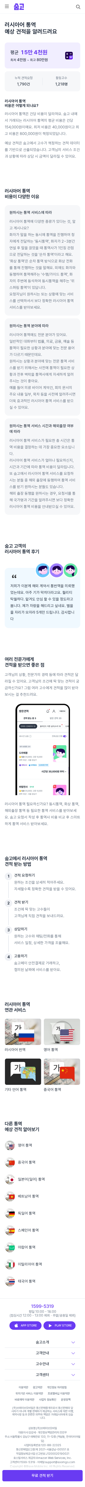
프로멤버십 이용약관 (59, 1393)
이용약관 (23, 1387)
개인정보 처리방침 (57, 1387)
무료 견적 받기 (42, 1475)
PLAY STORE (63, 1325)
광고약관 (37, 1387)
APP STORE (29, 1325)
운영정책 (65, 1399)
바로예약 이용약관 (24, 1399)
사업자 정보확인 (47, 1399)
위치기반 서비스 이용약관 (29, 1393)
